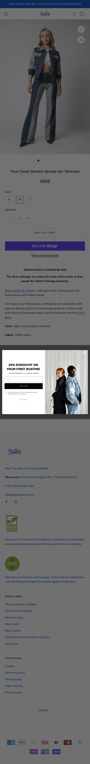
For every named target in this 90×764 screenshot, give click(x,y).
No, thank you (23, 399)
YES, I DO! (23, 386)
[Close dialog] (85, 353)
